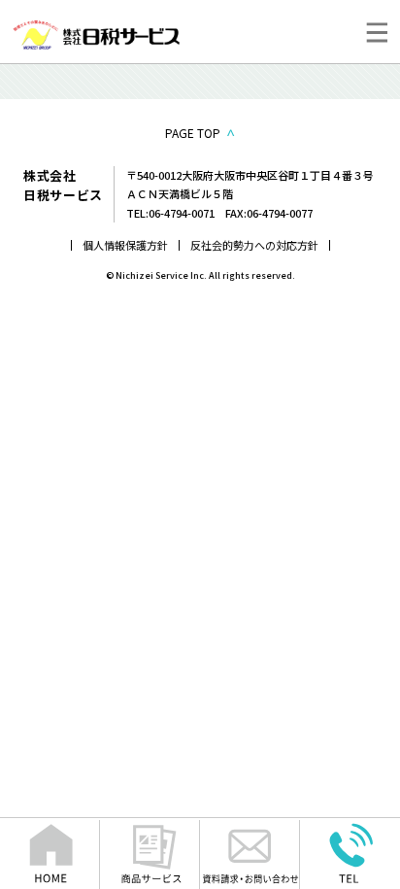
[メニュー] (376, 32)
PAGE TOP (192, 132)
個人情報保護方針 (125, 245)
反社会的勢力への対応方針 (254, 245)
